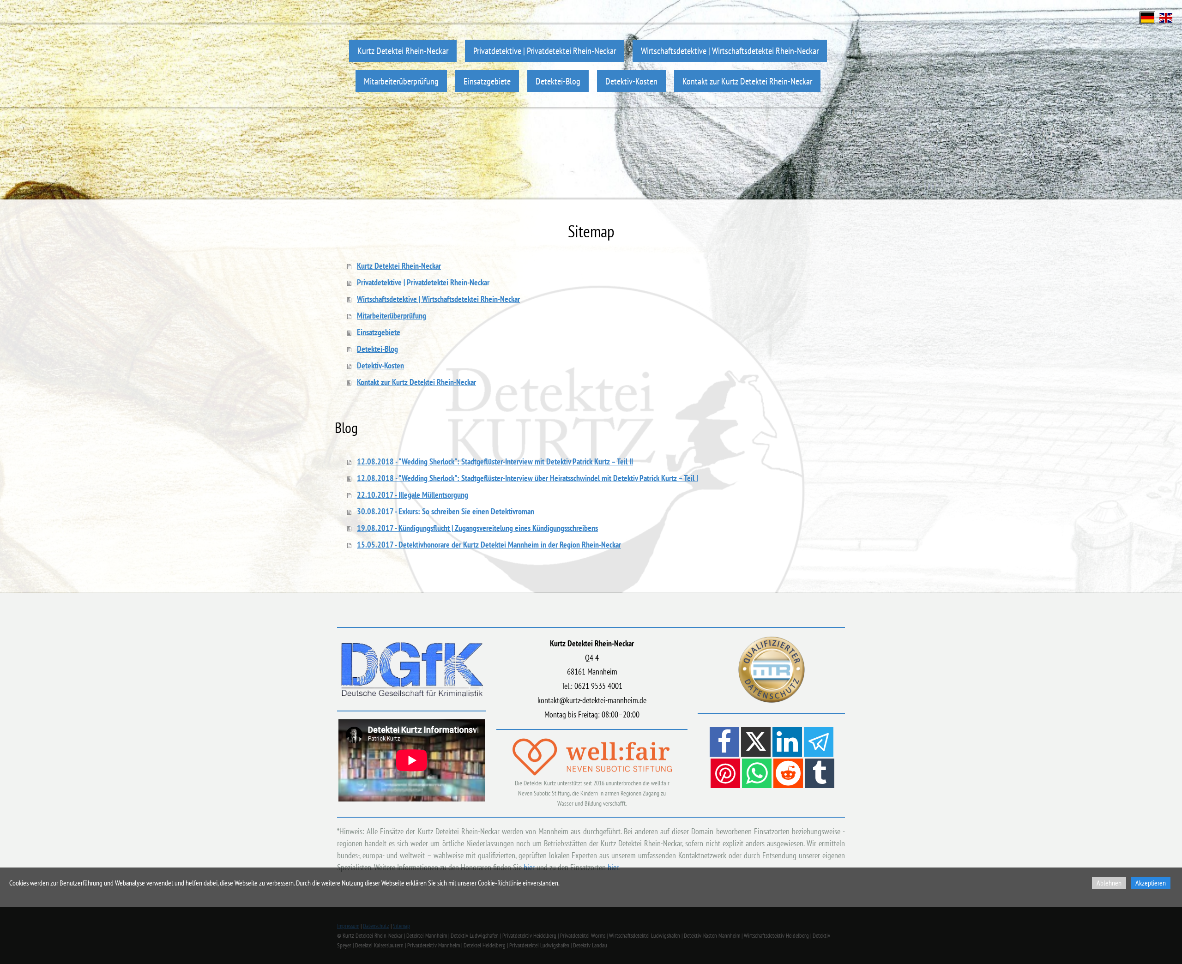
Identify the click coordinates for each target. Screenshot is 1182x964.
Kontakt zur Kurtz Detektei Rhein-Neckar (747, 81)
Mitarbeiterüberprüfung (401, 81)
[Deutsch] (1147, 16)
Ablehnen (1109, 882)
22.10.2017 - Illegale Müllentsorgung (412, 494)
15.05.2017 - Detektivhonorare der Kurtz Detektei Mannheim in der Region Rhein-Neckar (489, 544)
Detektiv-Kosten (631, 81)
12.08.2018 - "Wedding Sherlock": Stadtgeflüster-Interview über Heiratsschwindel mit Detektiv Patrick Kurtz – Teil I (527, 478)
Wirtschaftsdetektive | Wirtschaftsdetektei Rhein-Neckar (730, 50)
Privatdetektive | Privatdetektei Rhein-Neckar (544, 50)
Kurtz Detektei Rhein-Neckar (402, 50)
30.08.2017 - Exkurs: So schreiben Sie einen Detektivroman (445, 511)
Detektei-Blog (558, 81)
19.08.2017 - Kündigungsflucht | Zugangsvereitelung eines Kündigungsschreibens (477, 528)
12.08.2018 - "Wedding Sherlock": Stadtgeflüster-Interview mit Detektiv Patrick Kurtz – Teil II (495, 461)
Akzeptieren (1150, 882)
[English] (1166, 16)
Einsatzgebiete (487, 81)
